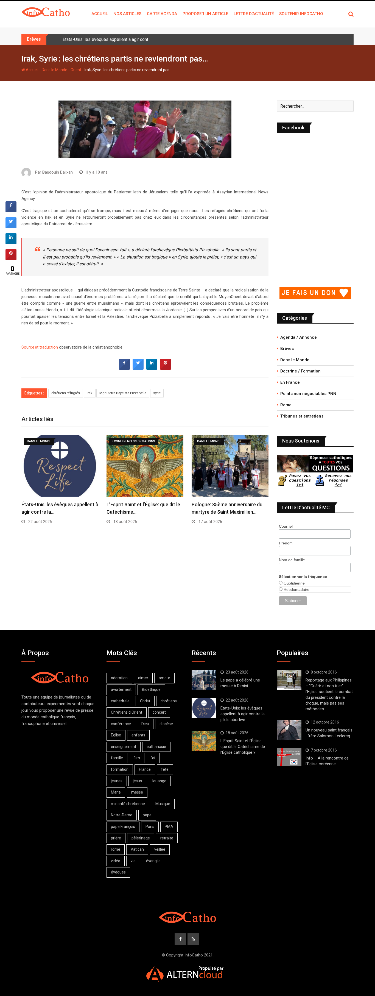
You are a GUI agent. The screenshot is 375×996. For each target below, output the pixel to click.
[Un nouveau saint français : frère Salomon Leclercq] (289, 730)
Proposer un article (205, 13)
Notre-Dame (121, 815)
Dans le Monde (54, 70)
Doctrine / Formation (300, 371)
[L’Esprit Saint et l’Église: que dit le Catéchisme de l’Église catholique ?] (204, 741)
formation (119, 769)
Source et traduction (40, 347)
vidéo (115, 861)
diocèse (166, 724)
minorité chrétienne (128, 804)
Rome (286, 404)
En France (290, 382)
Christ (145, 701)
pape (147, 815)
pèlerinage (140, 838)
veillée (159, 849)
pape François (123, 826)
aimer (143, 678)
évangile (153, 861)
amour (164, 678)
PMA (169, 826)
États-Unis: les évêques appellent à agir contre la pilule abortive (124, 39)
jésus (137, 781)
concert (159, 712)
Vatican (137, 849)
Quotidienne (293, 583)
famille (117, 758)
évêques (118, 872)
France (145, 769)
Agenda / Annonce (298, 337)
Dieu (145, 724)
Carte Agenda (162, 13)
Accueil (99, 13)
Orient (76, 70)
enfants (138, 735)
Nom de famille (292, 560)
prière (116, 838)
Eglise (116, 735)
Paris (149, 826)
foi (152, 758)
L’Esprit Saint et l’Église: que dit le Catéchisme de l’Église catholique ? (242, 746)
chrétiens (169, 701)
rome (115, 849)
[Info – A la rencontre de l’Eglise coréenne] (289, 757)
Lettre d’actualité (254, 13)
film (136, 758)
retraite (166, 838)
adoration (119, 678)
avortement (121, 689)
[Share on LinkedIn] (10, 242)
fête (165, 769)
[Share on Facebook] (124, 368)
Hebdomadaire (295, 589)
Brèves (287, 348)
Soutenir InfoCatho (301, 13)
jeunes (116, 781)
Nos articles (127, 13)
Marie (116, 792)
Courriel (286, 526)
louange (159, 781)
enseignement (123, 746)
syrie (157, 393)
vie (133, 861)
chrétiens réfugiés (65, 393)
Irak (90, 393)
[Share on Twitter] (138, 368)
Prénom (286, 543)
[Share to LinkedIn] (151, 368)
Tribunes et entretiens (301, 416)
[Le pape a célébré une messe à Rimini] (204, 680)
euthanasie (156, 746)
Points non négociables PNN (308, 393)
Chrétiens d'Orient (126, 712)
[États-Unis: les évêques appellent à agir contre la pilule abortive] (204, 708)
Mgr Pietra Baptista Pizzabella (122, 393)
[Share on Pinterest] (165, 368)
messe (137, 792)
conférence (121, 724)
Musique (162, 804)
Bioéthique (151, 689)
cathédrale (120, 701)
